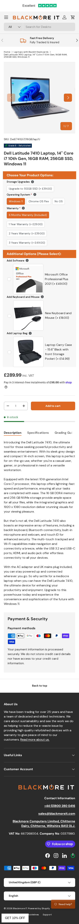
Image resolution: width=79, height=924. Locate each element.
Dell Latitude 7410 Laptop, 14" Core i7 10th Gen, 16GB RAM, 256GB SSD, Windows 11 (35, 55)
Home (7, 52)
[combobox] (39, 27)
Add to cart (52, 406)
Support (47, 914)
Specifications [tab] (38, 433)
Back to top (39, 685)
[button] (73, 17)
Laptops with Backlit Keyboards (31, 52)
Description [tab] (12, 433)
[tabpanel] (39, 523)
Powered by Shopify (39, 908)
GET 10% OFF (15, 918)
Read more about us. (34, 740)
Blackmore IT (20, 908)
